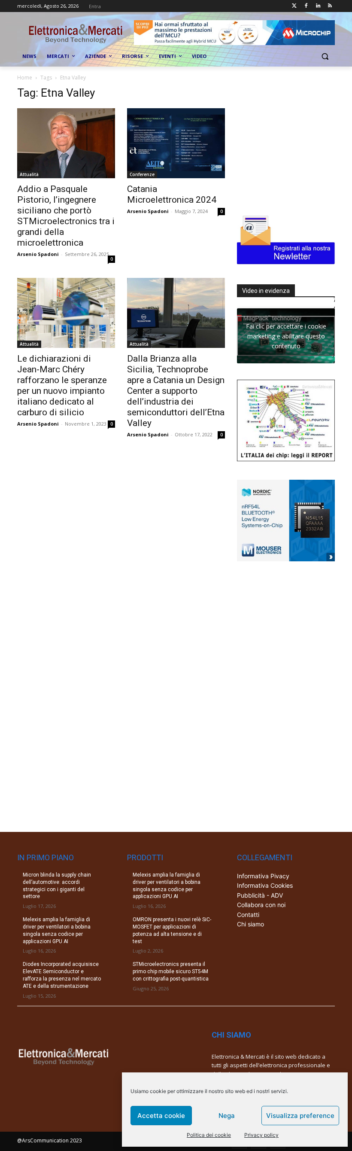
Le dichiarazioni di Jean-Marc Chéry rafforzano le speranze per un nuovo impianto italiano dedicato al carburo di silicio (62, 385)
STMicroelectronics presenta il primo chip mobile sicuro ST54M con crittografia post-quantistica (171, 971)
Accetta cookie (161, 1115)
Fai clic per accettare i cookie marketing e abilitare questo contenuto (286, 336)
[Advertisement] (294, 140)
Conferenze (142, 174)
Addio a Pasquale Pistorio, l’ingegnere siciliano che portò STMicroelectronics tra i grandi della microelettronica (66, 216)
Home (24, 77)
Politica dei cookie (209, 1135)
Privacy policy (261, 1135)
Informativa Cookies (265, 885)
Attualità (29, 174)
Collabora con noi (261, 904)
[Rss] (330, 6)
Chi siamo (250, 924)
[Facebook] (306, 6)
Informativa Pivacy (263, 876)
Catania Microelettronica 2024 (171, 194)
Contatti (248, 914)
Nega (226, 1115)
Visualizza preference (300, 1115)
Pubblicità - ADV (260, 895)
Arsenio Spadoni (38, 254)
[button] (325, 56)
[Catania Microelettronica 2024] (176, 143)
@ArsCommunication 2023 (49, 1140)
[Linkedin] (318, 6)
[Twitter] (294, 6)
